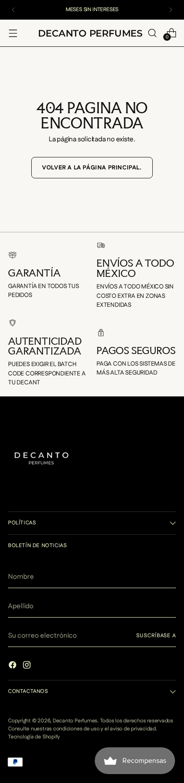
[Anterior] (13, 10)
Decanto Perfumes (75, 721)
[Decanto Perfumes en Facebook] (13, 666)
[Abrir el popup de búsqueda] (152, 33)
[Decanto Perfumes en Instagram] (27, 666)
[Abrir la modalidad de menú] (13, 33)
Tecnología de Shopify (34, 737)
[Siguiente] (170, 10)
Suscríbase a (156, 635)
